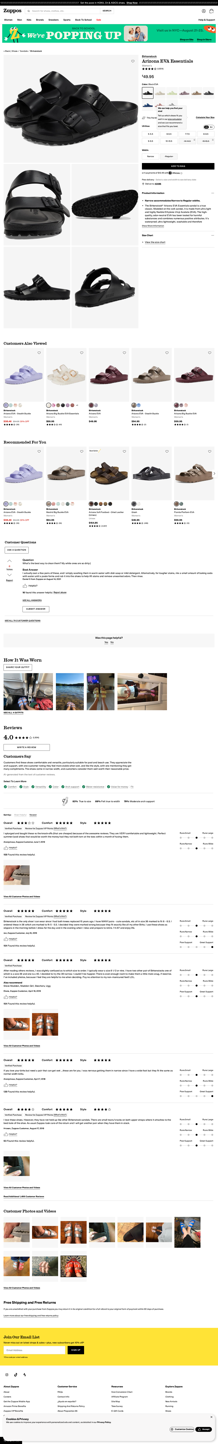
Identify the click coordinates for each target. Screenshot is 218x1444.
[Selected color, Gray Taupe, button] (134, 405)
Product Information (153, 193)
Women (8, 19)
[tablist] (209, 127)
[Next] (214, 473)
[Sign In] (203, 11)
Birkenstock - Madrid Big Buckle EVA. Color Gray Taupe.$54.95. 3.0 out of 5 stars (66, 485)
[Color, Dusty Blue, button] (138, 405)
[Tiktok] (15, 1375)
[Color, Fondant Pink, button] (53, 405)
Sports (66, 19)
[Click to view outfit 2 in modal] (70, 691)
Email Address (14, 1350)
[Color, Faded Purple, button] (181, 405)
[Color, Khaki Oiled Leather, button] (105, 504)
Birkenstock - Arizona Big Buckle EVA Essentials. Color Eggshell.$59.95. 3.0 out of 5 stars (66, 387)
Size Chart (147, 235)
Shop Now (132, 2)
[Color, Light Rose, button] (15, 405)
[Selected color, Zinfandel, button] (91, 405)
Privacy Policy (104, 1422)
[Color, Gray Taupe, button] (58, 405)
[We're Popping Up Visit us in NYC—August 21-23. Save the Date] (109, 33)
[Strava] (24, 1375)
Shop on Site (186, 39)
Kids (29, 19)
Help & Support (206, 19)
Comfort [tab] (12, 786)
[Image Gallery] (17, 875)
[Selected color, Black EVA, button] (134, 504)
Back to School (83, 19)
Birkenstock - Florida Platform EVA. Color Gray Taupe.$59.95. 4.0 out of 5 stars (194, 485)
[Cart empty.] (211, 11)
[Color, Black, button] (63, 405)
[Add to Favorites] (39, 352)
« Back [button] (7, 51)
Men (19, 19)
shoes (14, 51)
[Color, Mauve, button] (67, 405)
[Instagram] (7, 1375)
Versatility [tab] (40, 786)
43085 (158, 184)
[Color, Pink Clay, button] (72, 405)
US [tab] (206, 127)
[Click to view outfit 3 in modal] (101, 691)
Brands (40, 19)
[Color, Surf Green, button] (10, 405)
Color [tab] (55, 786)
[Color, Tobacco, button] (100, 504)
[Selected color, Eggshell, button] (48, 405)
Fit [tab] (132, 786)
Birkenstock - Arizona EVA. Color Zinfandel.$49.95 (109, 385)
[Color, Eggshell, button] (63, 504)
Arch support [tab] (72, 786)
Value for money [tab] (119, 786)
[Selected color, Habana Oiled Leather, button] (91, 504)
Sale (98, 19)
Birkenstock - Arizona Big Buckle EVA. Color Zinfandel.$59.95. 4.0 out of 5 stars (194, 387)
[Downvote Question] (9, 575)
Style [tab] (26, 786)
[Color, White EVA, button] (138, 504)
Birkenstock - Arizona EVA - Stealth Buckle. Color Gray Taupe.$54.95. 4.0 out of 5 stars (152, 387)
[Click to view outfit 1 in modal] (28, 691)
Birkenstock (36, 51)
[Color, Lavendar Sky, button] (96, 405)
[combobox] (65, 11)
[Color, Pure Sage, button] (67, 504)
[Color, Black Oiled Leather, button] (110, 504)
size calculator (175, 119)
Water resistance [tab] (95, 786)
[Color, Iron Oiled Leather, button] (96, 504)
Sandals (24, 51)
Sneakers (53, 19)
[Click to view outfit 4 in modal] (142, 691)
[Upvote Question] (9, 561)
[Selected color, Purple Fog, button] (6, 405)
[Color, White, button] (20, 405)
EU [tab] (211, 127)
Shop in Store (204, 39)
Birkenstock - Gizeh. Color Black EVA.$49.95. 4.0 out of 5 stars (152, 485)
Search (107, 10)
